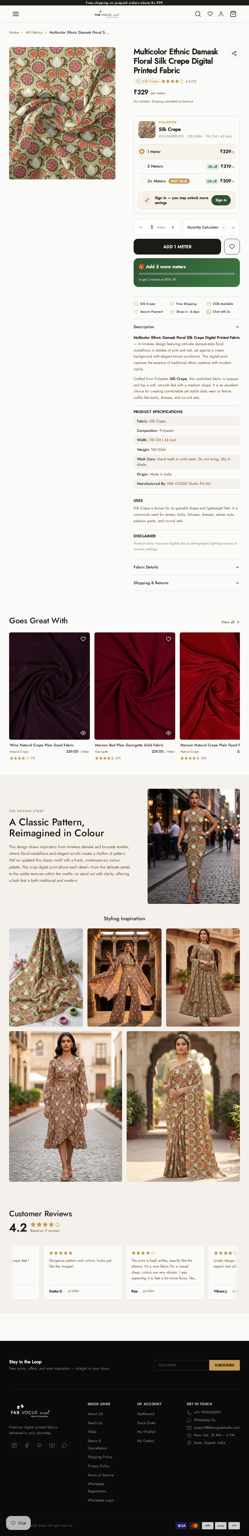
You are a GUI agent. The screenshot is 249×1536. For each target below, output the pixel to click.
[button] (224, 227)
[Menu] (15, 14)
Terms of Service (101, 1475)
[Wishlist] (210, 13)
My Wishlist (146, 1431)
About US (95, 1414)
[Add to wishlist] (232, 247)
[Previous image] (18, 113)
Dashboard (145, 1414)
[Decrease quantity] (140, 227)
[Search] (198, 14)
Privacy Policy (98, 1466)
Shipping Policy (100, 1457)
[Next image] (106, 113)
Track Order (146, 1423)
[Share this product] (234, 53)
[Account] (221, 13)
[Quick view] (83, 733)
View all (227, 622)
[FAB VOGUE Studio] (107, 14)
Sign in (221, 199)
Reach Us (95, 1423)
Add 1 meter (177, 247)
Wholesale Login (101, 1500)
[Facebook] (27, 1445)
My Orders (145, 1441)
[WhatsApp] (64, 1445)
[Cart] (233, 14)
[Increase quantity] (173, 227)
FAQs (92, 1431)
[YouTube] (52, 1445)
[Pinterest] (39, 1445)
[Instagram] (14, 1445)
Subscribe (224, 1365)
